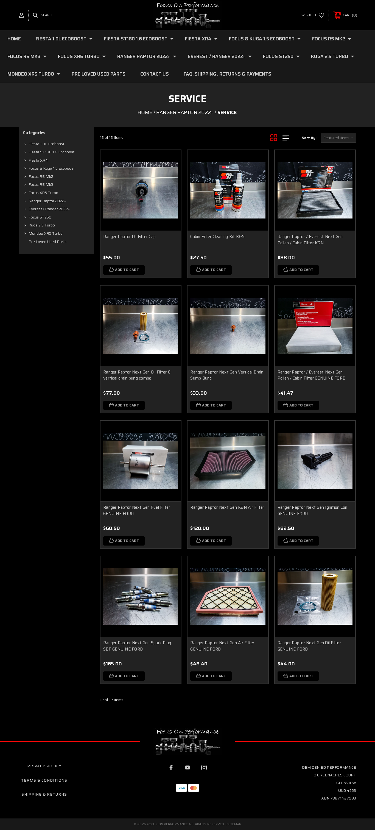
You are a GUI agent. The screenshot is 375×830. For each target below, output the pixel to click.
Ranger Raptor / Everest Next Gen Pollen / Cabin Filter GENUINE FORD (312, 375)
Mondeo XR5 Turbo (30, 74)
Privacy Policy (44, 766)
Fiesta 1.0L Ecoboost (61, 38)
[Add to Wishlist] (169, 175)
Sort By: (309, 138)
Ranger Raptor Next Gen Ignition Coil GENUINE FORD (312, 510)
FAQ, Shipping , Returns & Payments (227, 74)
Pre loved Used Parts (98, 74)
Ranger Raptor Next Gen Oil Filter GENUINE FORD (309, 646)
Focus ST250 (278, 56)
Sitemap (234, 824)
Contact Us (154, 74)
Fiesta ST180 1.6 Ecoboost (135, 38)
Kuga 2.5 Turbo (329, 56)
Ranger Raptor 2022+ (143, 56)
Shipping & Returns (44, 794)
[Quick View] (169, 161)
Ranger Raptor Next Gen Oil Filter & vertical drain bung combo (137, 375)
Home (14, 38)
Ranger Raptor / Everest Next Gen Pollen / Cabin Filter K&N (310, 239)
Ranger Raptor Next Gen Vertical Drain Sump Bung (226, 375)
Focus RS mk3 (23, 56)
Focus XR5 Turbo (79, 56)
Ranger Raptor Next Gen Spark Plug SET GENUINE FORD (137, 646)
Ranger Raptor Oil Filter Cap (129, 236)
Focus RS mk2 (328, 38)
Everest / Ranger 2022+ (216, 56)
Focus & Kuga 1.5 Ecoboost (262, 38)
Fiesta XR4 (198, 38)
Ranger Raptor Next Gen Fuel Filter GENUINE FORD (136, 510)
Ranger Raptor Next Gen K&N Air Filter (227, 507)
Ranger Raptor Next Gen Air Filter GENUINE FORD (222, 646)
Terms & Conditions (44, 780)
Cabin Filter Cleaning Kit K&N (217, 236)
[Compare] (169, 189)
